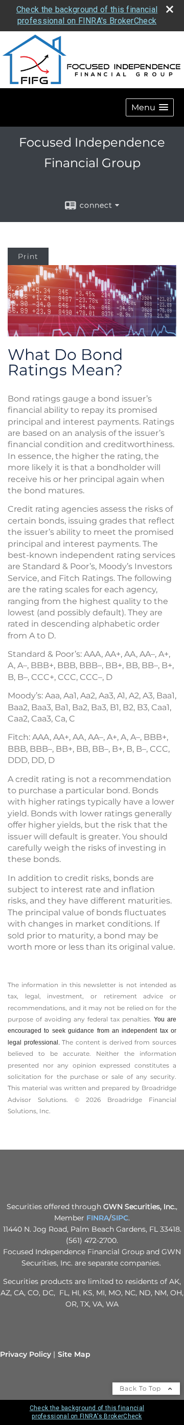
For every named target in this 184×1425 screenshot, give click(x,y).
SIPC (119, 1217)
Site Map (74, 1354)
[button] (150, 107)
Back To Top (141, 1388)
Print (28, 256)
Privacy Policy (25, 1354)
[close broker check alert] (170, 9)
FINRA (97, 1217)
